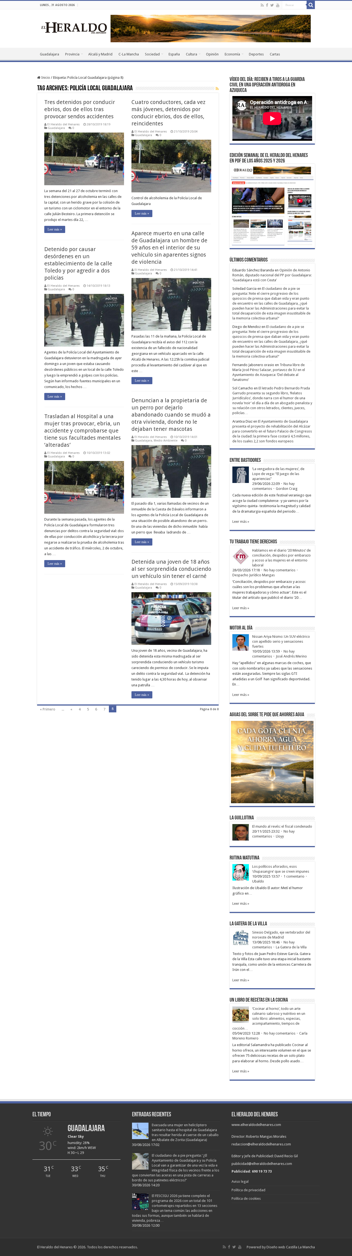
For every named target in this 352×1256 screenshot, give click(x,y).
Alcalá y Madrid (100, 54)
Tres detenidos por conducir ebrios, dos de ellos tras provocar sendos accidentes (79, 109)
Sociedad (152, 54)
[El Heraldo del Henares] (74, 27)
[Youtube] (278, 5)
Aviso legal (240, 1181)
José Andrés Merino (291, 656)
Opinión (212, 54)
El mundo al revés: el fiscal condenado (282, 826)
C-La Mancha (129, 54)
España (174, 54)
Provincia (72, 54)
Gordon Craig (287, 489)
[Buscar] (311, 5)
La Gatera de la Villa (291, 947)
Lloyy (280, 836)
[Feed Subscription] (217, 88)
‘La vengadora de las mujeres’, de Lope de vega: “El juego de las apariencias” (278, 474)
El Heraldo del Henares (63, 124)
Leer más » (55, 229)
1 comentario (294, 876)
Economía (232, 54)
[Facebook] (267, 5)
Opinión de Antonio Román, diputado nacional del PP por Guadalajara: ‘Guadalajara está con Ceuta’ (272, 275)
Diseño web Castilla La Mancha (290, 1247)
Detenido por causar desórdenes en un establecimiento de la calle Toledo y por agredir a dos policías (78, 263)
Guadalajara (49, 54)
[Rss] (262, 5)
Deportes (256, 54)
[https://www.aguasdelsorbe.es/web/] (211, 28)
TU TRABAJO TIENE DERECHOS (253, 542)
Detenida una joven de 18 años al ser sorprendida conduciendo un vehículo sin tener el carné (171, 568)
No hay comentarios (279, 570)
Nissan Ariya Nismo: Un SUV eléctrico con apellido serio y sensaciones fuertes (281, 641)
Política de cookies (246, 1198)
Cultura (191, 54)
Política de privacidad (248, 1190)
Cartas (275, 54)
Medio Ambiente (165, 440)
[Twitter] (272, 5)
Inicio (45, 77)
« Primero (47, 709)
